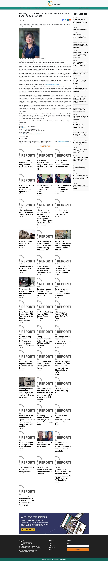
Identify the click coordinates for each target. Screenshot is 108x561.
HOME (21, 8)
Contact (50, 549)
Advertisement (52, 547)
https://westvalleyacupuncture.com (53, 84)
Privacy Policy (52, 545)
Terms (50, 543)
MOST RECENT (29, 8)
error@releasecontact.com (64, 141)
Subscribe (78, 549)
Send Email (24, 127)
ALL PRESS (37, 8)
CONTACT (44, 8)
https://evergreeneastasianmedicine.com (32, 133)
